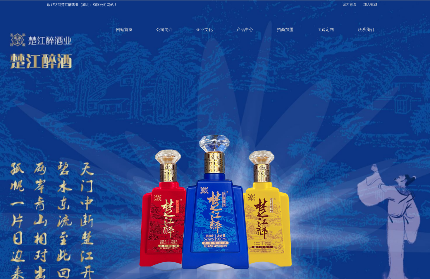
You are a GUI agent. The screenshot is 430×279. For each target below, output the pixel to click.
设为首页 (350, 4)
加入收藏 (370, 4)
